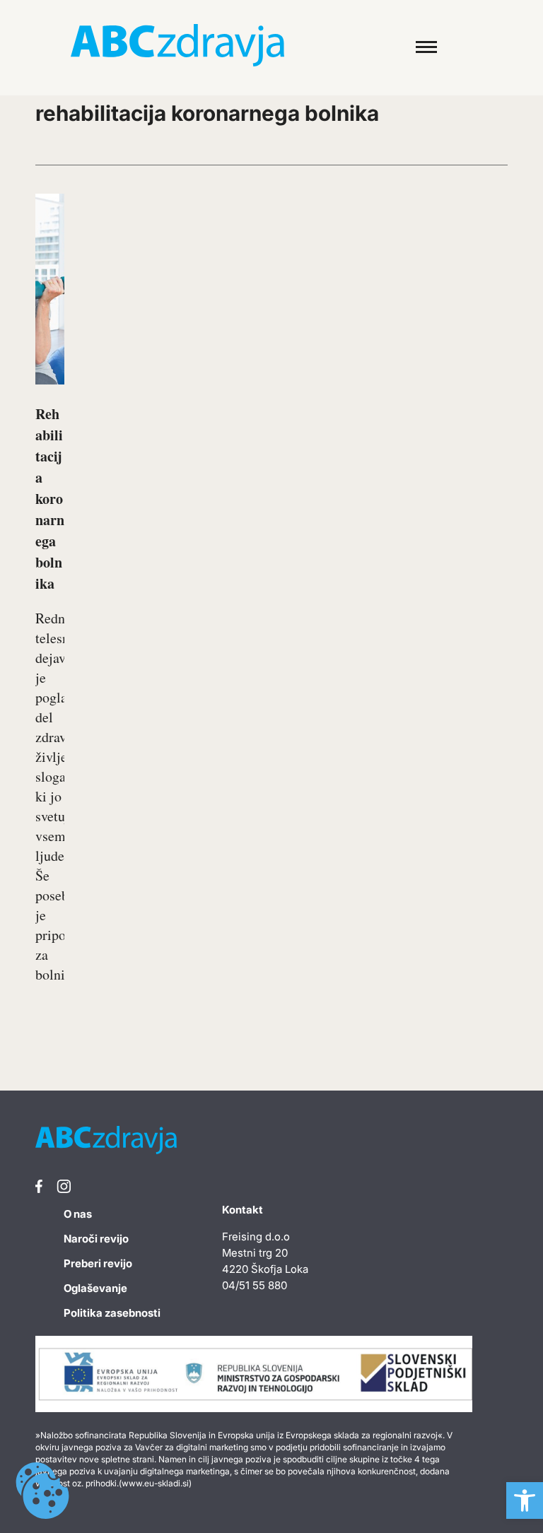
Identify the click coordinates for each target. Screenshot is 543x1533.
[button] (524, 1500)
